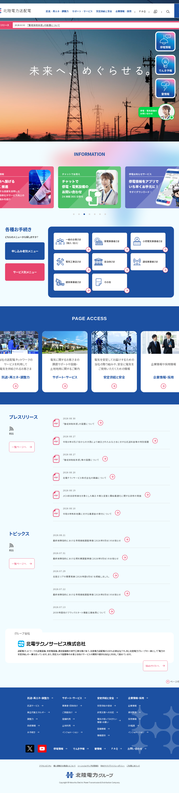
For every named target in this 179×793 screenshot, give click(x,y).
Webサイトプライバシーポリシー (113, 765)
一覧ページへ (19, 447)
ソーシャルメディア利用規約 (88, 765)
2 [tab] (79, 214)
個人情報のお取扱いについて (64, 765)
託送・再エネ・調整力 (57, 11)
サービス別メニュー (25, 272)
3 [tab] (84, 214)
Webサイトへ (152, 666)
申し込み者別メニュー (25, 251)
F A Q (142, 11)
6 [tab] (100, 214)
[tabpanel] (89, 187)
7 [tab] (105, 214)
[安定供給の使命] (89, 71)
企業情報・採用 (123, 11)
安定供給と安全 (104, 11)
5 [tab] (94, 214)
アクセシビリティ (45, 765)
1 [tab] (74, 214)
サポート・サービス (82, 11)
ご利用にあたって (133, 765)
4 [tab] (89, 214)
